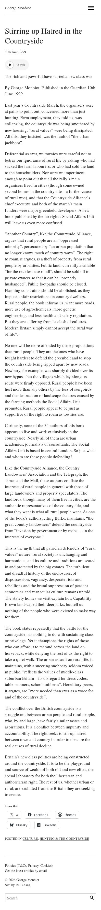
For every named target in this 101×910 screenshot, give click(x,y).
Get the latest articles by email (26, 870)
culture (30, 838)
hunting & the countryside (64, 838)
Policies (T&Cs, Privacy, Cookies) (29, 865)
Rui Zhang (23, 884)
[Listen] (10, 64)
